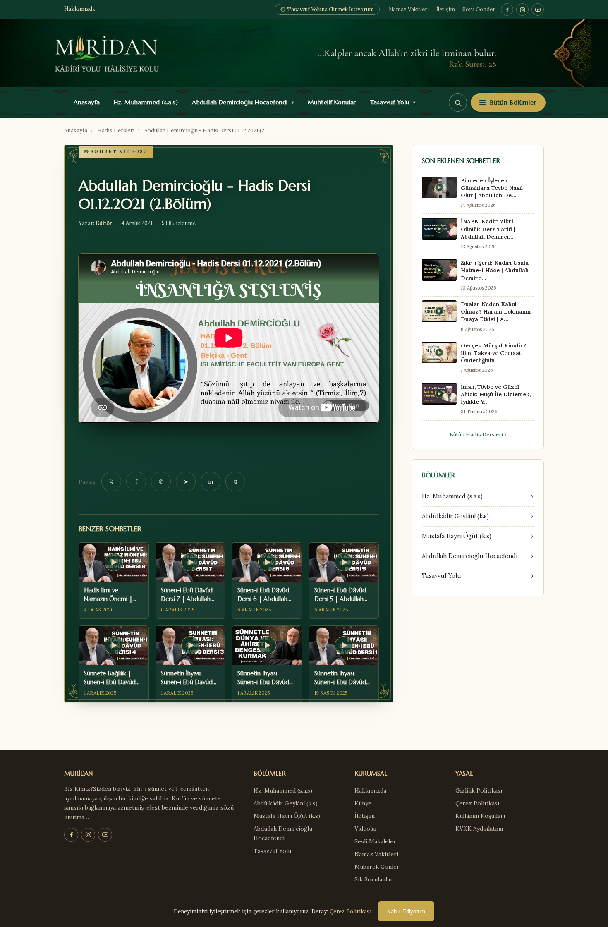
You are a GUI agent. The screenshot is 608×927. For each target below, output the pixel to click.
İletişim (445, 9)
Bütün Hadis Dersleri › (478, 434)
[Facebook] (507, 9)
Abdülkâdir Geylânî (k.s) (286, 803)
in (210, 481)
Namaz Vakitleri (409, 9)
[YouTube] (537, 9)
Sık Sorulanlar (373, 879)
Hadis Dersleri (115, 130)
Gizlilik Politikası (478, 790)
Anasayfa (85, 102)
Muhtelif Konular (330, 102)
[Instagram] (522, 9)
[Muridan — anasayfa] (304, 53)
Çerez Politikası (477, 803)
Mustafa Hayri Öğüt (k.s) (287, 815)
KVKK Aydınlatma (479, 828)
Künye (362, 803)
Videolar (366, 828)
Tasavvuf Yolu (390, 102)
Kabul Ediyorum (406, 911)
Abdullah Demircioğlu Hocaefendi (241, 102)
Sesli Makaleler (375, 841)
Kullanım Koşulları (480, 815)
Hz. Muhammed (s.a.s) (144, 102)
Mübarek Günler (377, 866)
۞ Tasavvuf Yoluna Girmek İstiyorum (327, 9)
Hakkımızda (79, 9)
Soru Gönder (478, 9)
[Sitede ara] (458, 102)
